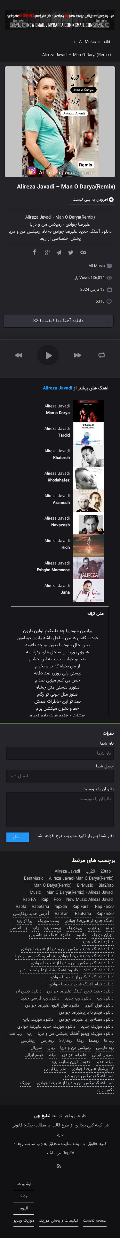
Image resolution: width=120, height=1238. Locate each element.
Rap (44, 899)
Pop (57, 899)
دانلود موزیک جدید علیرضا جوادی (46, 1026)
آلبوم (24, 1208)
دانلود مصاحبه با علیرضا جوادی (86, 1019)
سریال (36, 1047)
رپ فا (109, 1040)
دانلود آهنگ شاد (99, 970)
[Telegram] (58, 251)
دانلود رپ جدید (78, 998)
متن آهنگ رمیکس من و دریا (88, 1076)
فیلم (53, 1054)
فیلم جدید (105, 1061)
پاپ (35, 927)
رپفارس (47, 1040)
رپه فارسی (105, 1047)
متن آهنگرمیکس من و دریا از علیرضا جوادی (75, 1083)
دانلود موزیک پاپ (38, 1019)
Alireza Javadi (38, 217)
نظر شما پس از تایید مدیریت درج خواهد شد (75, 835)
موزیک (25, 1083)
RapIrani (62, 913)
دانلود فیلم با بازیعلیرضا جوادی (86, 1012)
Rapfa (21, 906)
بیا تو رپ (24, 920)
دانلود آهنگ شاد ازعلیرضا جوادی (49, 970)
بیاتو (110, 927)
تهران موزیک (103, 935)
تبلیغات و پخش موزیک (58, 1220)
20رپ (90, 871)
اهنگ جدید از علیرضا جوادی (89, 920)
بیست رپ (52, 927)
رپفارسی (28, 1040)
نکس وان (105, 1090)
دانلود (81, 935)
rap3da (60, 906)
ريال (51, 1047)
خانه (107, 41)
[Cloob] (82, 251)
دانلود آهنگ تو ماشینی (49, 935)
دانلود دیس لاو (28, 991)
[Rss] (58, 1165)
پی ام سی (18, 927)
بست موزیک (48, 920)
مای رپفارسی (55, 1069)
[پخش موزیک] (60, 32)
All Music (87, 41)
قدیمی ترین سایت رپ (71, 1061)
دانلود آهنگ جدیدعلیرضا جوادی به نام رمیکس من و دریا (64, 956)
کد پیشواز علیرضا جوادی (93, 1069)
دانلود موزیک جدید (97, 1026)
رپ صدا (15, 1033)
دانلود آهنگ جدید (98, 942)
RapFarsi (83, 913)
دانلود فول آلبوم (99, 1005)
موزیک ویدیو (23, 1220)
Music (35, 892)
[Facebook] (34, 251)
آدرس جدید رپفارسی (31, 913)
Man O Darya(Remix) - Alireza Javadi (80, 892)
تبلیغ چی (42, 1115)
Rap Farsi (81, 906)
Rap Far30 (104, 906)
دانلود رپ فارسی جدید (40, 998)
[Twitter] (70, 251)
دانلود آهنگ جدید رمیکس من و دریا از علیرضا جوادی (67, 949)
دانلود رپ (105, 998)
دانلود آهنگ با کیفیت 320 (58, 321)
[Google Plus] (46, 251)
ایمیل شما (105, 766)
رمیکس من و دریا (46, 224)
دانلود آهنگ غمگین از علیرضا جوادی (82, 977)
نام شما (107, 743)
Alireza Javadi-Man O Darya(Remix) (81, 878)
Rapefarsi (40, 906)
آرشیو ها (24, 1184)
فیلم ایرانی (34, 1054)
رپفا (80, 1040)
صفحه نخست (95, 1220)
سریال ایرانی (103, 1054)
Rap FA (29, 899)
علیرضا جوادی (78, 224)
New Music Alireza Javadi (90, 899)
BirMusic (85, 885)
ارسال (17, 837)
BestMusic (34, 878)
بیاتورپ (94, 927)
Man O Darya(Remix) (75, 217)
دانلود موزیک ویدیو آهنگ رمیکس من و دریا (76, 1033)
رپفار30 (65, 1040)
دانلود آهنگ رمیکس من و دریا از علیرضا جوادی (72, 963)
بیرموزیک (74, 927)
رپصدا (94, 1040)
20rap (105, 871)
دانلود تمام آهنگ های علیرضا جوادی (81, 984)
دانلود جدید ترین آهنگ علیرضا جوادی (80, 991)
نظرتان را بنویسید (99, 789)
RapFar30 (105, 913)
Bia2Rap (106, 885)
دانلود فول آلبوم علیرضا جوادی (52, 1005)
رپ (29, 1033)
